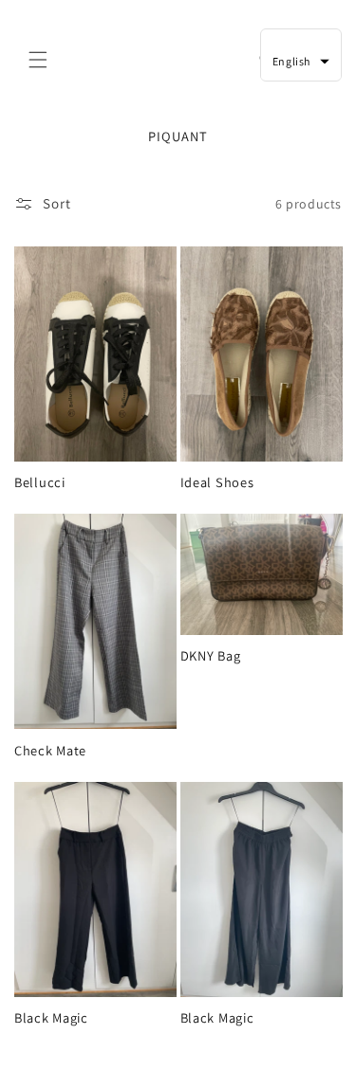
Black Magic (51, 1017)
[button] (38, 60)
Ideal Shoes (217, 482)
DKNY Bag (210, 655)
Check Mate (50, 750)
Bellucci (40, 482)
